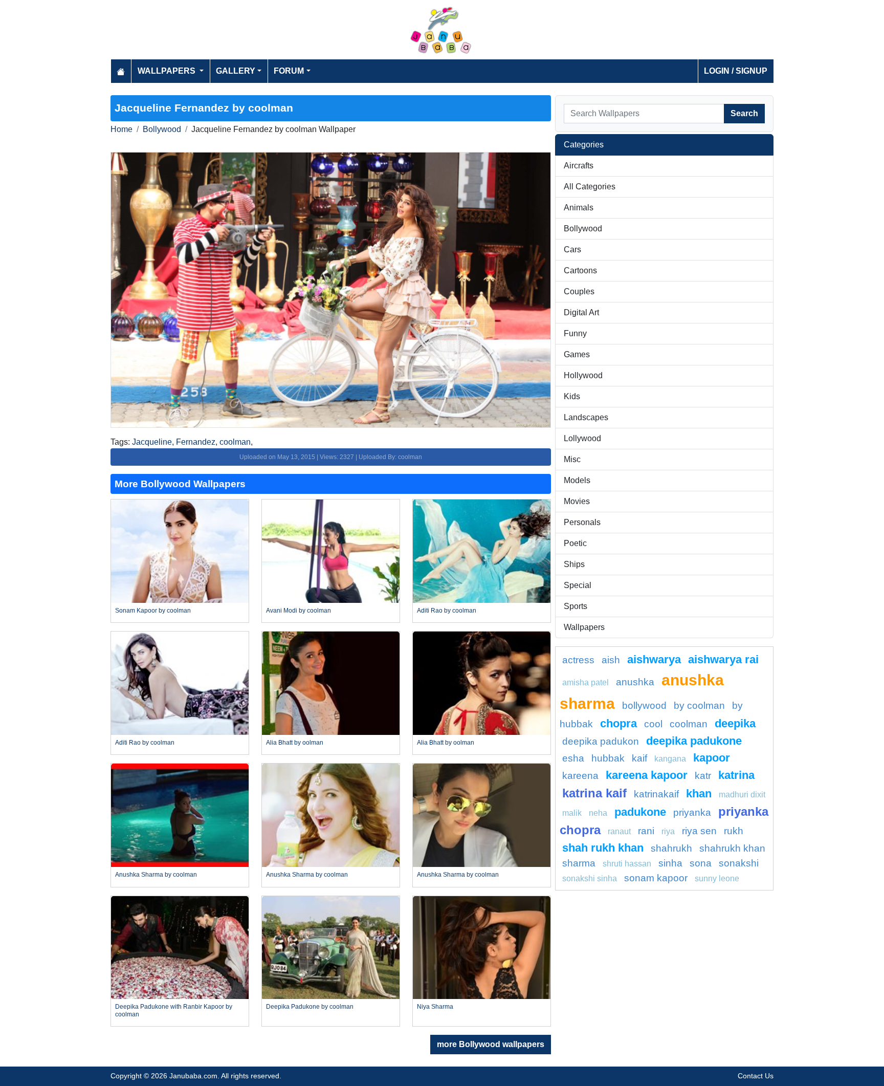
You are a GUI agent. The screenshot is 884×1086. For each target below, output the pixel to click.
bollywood (644, 705)
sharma (578, 863)
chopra (618, 723)
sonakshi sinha (589, 878)
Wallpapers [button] (167, 71)
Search (744, 113)
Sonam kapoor (656, 878)
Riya (668, 831)
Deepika (735, 723)
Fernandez (195, 442)
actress (578, 660)
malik (572, 813)
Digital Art (581, 312)
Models (577, 480)
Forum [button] (289, 71)
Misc (572, 459)
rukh (733, 831)
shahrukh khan (732, 848)
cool (653, 724)
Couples (579, 291)
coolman (235, 442)
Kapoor (711, 757)
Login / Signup (735, 71)
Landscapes (586, 417)
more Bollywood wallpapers (490, 1044)
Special (577, 585)
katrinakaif (656, 794)
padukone (640, 812)
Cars (572, 249)
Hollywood (583, 375)
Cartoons (580, 270)
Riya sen (699, 831)
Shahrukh (671, 848)
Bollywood (162, 129)
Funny (575, 333)
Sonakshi (739, 863)
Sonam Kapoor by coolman (153, 610)
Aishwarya (654, 659)
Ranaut (619, 831)
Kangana (670, 758)
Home (121, 129)
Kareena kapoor (647, 775)
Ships (574, 564)
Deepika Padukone (694, 740)
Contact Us (756, 1076)
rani (646, 831)
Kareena (580, 775)
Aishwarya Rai (723, 659)
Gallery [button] (235, 71)
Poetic (575, 543)
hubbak (608, 758)
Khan (699, 793)
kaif (639, 758)
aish (611, 660)
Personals (582, 522)
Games (577, 354)
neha (598, 813)
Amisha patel (585, 682)
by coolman (699, 705)
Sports (575, 606)
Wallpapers (584, 627)
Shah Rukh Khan (603, 847)
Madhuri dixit (742, 794)
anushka (635, 682)
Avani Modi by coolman (298, 610)
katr (703, 775)
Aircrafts (578, 165)
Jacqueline (152, 442)
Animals (578, 207)
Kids (572, 396)
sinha (670, 863)
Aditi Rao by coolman (446, 610)
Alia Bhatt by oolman (294, 742)
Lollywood (582, 438)
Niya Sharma (435, 1006)
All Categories (589, 186)
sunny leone (717, 878)
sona (701, 863)
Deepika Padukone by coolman (309, 1006)
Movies (577, 501)
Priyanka (692, 812)
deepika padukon (600, 741)
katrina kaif (594, 793)
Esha (573, 758)
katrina (736, 775)
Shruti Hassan (627, 863)
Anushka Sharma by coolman (156, 874)
